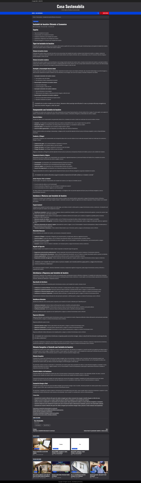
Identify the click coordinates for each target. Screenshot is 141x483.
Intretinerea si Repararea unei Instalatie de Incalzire (46, 38)
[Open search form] (98, 13)
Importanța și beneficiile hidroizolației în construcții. (45, 408)
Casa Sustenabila (70, 6)
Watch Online (105, 13)
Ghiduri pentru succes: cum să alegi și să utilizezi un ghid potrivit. (48, 409)
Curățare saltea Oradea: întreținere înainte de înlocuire (61, 475)
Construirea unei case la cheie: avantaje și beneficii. (45, 414)
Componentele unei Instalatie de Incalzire (44, 34)
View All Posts (46, 425)
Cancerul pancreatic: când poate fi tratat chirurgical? (98, 475)
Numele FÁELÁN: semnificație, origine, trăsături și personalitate (59, 452)
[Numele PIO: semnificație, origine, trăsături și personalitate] (80, 444)
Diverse (35, 471)
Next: (96, 429)
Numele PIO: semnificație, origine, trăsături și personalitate (78, 452)
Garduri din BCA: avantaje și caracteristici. (42, 411)
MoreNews (74, 481)
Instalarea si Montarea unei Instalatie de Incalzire (45, 36)
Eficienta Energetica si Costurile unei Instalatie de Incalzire (47, 40)
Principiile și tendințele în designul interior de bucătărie (46, 413)
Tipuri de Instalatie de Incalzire (41, 33)
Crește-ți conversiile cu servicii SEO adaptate (40, 452)
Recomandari (36, 21)
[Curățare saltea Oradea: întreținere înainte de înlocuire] (61, 467)
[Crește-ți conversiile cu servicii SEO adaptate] (42, 444)
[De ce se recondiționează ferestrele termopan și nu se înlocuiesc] (80, 467)
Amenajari (74, 471)
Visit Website (38, 425)
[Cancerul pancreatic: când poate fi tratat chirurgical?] (99, 467)
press (35, 454)
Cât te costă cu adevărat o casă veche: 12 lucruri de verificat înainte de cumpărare (41, 475)
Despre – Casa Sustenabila (37, 13)
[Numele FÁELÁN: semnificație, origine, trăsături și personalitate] (61, 444)
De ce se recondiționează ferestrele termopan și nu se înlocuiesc (78, 475)
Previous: (44, 429)
